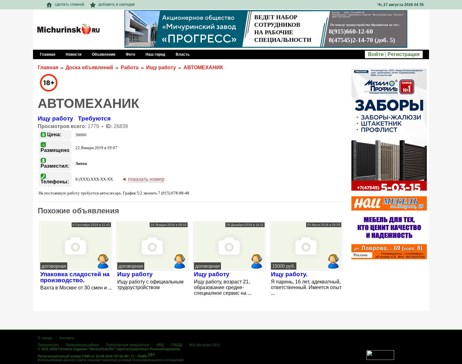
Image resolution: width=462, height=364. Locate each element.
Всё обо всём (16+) (204, 345)
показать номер (146, 179)
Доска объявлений (89, 67)
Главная (48, 67)
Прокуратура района (82, 345)
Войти (376, 54)
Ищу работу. (289, 274)
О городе (45, 338)
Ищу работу (161, 67)
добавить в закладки (116, 4)
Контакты (66, 338)
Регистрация (404, 54)
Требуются (94, 118)
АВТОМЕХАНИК (203, 67)
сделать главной (69, 4)
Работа (130, 67)
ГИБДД (176, 345)
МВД (160, 345)
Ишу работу (135, 274)
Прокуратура (48, 345)
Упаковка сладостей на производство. (75, 277)
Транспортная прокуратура (127, 345)
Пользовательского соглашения (158, 360)
